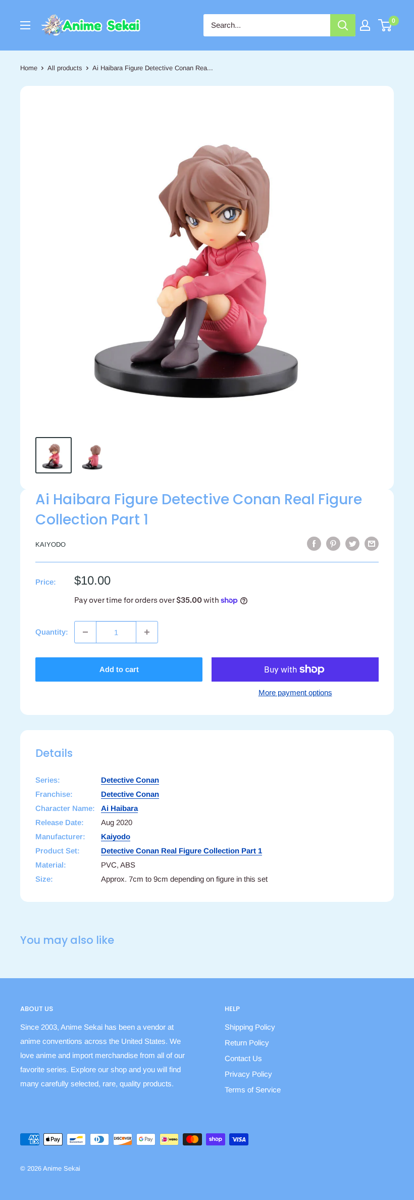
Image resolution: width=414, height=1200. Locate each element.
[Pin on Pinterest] (333, 543)
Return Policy (247, 1042)
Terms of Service (253, 1089)
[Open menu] (25, 25)
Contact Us (243, 1058)
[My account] (365, 25)
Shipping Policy (250, 1027)
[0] (385, 25)
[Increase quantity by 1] (147, 632)
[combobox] (266, 25)
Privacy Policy (248, 1074)
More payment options (295, 692)
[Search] (342, 25)
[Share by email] (372, 543)
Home (28, 68)
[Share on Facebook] (314, 543)
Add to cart (119, 669)
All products (64, 68)
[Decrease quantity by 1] (85, 632)
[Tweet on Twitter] (352, 543)
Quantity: (51, 632)
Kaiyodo (50, 544)
